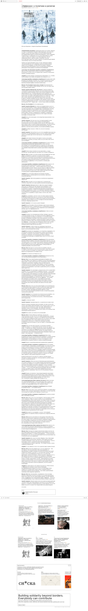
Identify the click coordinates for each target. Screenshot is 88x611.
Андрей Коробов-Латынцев (26, 7)
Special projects (20, 565)
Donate (20, 1)
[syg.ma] (1, 1)
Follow (27, 493)
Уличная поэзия (21, 505)
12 (46, 534)
